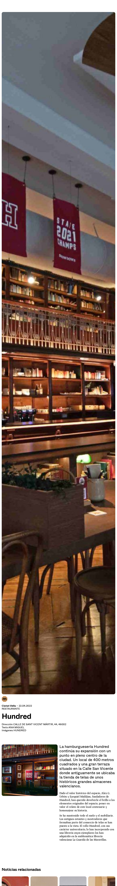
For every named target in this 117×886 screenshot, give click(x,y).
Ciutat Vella (9, 706)
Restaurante (11, 709)
